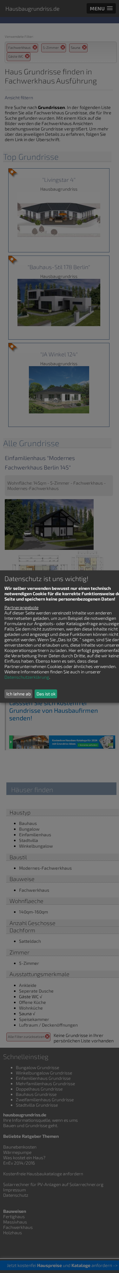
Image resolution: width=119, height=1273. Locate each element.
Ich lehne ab (18, 693)
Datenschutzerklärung (26, 677)
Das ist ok (46, 693)
